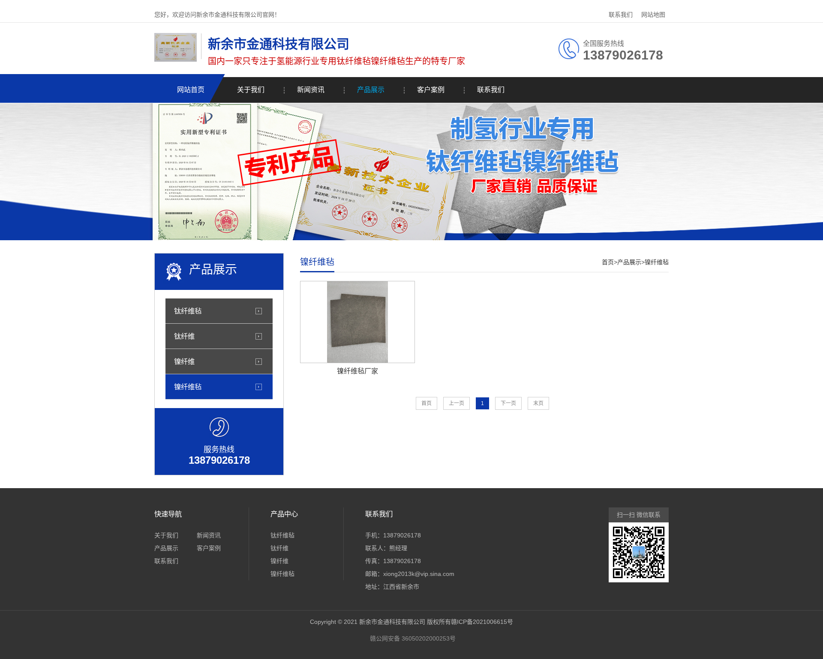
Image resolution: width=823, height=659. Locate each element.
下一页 (508, 403)
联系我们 (621, 14)
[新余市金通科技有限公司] (175, 59)
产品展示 (370, 89)
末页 (538, 403)
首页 (608, 262)
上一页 (456, 403)
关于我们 (250, 89)
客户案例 (431, 89)
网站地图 (653, 14)
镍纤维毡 (187, 387)
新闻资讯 (310, 89)
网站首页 (190, 89)
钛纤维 (184, 336)
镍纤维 (184, 361)
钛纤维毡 (187, 311)
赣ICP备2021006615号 (482, 621)
